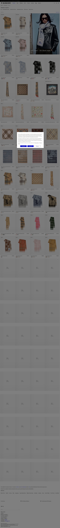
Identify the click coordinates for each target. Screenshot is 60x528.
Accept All (23, 146)
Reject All (30, 146)
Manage (37, 146)
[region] (30, 140)
